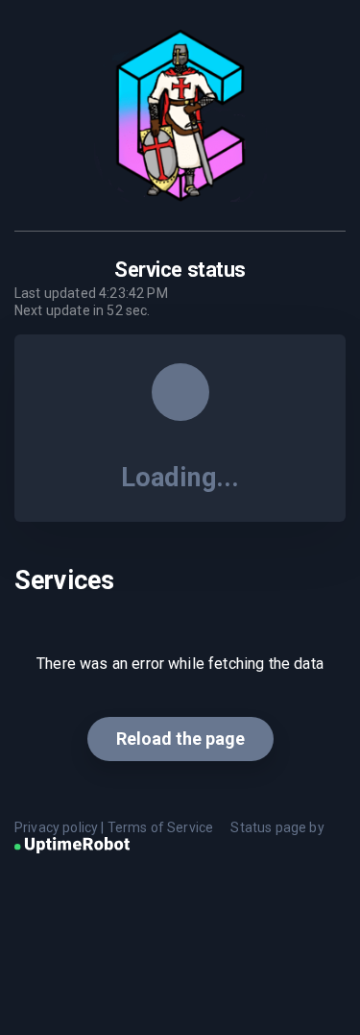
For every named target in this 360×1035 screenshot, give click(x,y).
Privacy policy (56, 827)
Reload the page (180, 738)
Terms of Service (161, 827)
